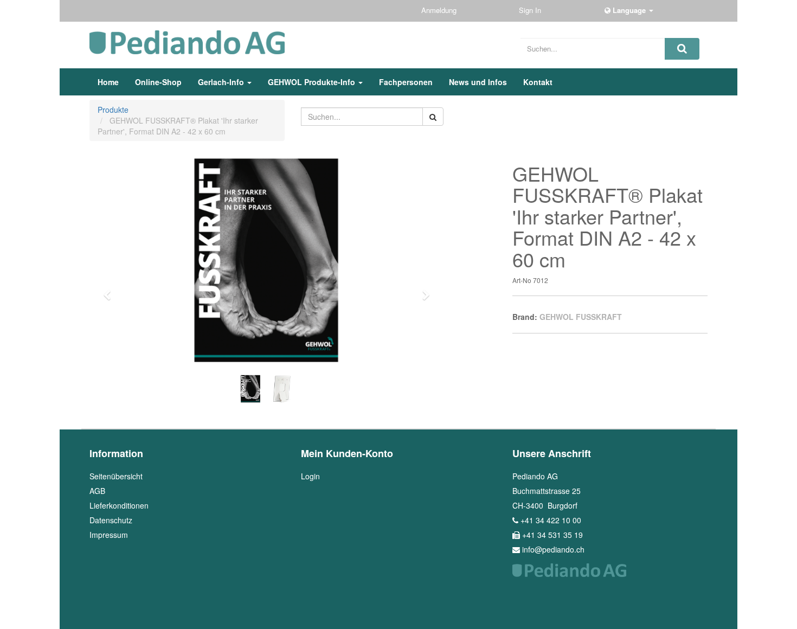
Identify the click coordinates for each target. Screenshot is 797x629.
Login (310, 476)
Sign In (531, 10)
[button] (110, 290)
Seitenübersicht (116, 476)
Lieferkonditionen (119, 505)
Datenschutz (110, 520)
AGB (97, 490)
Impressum (108, 534)
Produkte (113, 109)
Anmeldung (440, 10)
